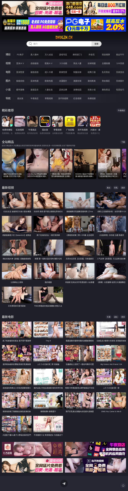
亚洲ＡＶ (20, 63)
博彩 (8, 54)
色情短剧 (92, 98)
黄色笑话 (106, 89)
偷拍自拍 (34, 72)
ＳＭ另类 (120, 63)
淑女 (116, 317)
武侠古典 (63, 89)
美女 (108, 187)
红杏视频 (77, 98)
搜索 (96, 43)
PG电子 (20, 54)
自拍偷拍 (34, 63)
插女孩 (20, 98)
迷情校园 (77, 89)
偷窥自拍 (20, 81)
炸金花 (92, 54)
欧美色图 (49, 81)
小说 (8, 89)
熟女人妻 (77, 63)
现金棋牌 (106, 54)
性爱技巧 (120, 89)
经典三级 (92, 72)
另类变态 (120, 72)
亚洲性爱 (20, 72)
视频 (8, 63)
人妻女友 (49, 89)
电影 (8, 72)
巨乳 (116, 187)
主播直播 (106, 63)
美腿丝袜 (77, 81)
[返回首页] (123, 485)
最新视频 (8, 187)
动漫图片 (63, 81)
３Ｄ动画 (63, 63)
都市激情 (20, 89)
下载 (123, 142)
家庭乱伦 (34, 89)
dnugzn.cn (64, 37)
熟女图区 (106, 81)
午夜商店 (34, 98)
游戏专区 (63, 54)
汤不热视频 (63, 98)
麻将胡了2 (77, 54)
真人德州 (34, 54)
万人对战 (49, 54)
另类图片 (120, 81)
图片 (8, 81)
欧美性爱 (63, 72)
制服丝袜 (77, 72)
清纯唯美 (92, 81)
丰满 (108, 317)
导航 (8, 98)
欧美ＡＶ (49, 63)
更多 (123, 187)
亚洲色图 (34, 81)
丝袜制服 (92, 63)
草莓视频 (49, 98)
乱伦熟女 (106, 72)
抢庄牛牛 (120, 54)
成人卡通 (49, 72)
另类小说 (92, 89)
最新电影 (8, 317)
